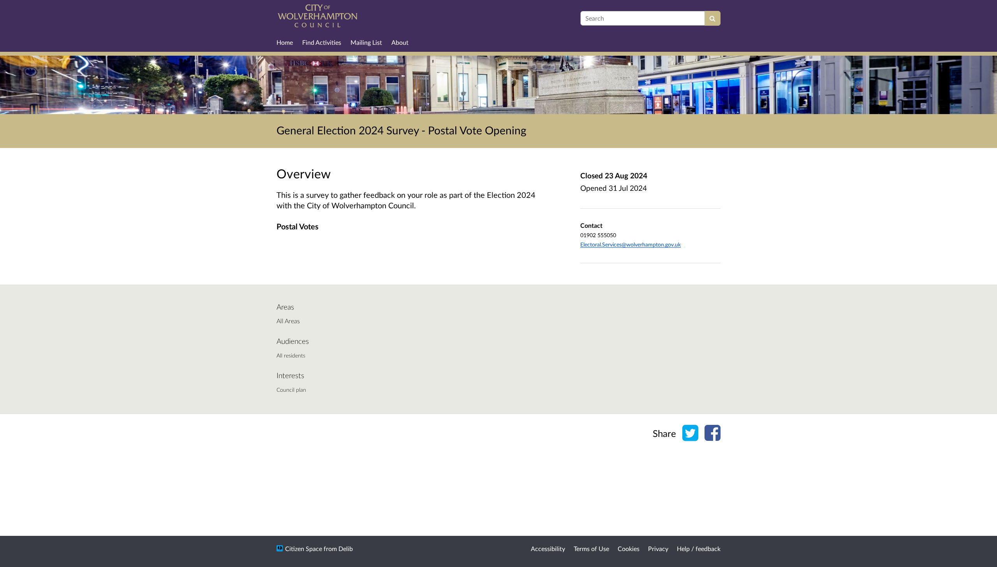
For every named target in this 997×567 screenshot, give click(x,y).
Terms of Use (591, 548)
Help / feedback (698, 548)
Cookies (628, 548)
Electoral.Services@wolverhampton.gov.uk (630, 244)
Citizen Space (303, 548)
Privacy (658, 548)
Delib (345, 548)
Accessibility (548, 548)
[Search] (712, 18)
